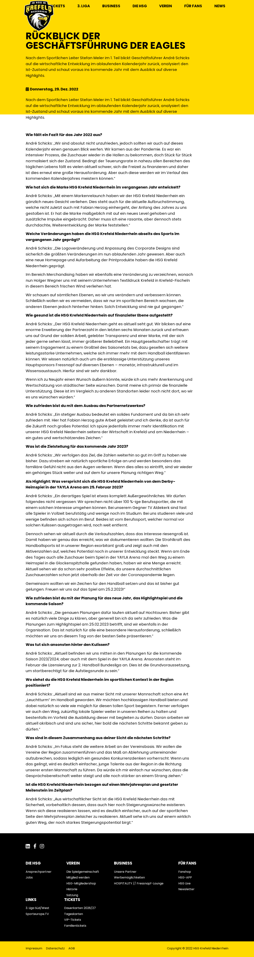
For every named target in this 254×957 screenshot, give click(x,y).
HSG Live (184, 883)
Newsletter (186, 889)
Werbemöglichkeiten (129, 877)
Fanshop (184, 872)
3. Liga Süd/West (37, 908)
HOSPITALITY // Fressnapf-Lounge (138, 883)
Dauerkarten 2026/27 (80, 908)
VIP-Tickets (72, 920)
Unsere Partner (125, 872)
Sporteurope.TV (37, 914)
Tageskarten (73, 914)
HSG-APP (185, 877)
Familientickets (75, 926)
